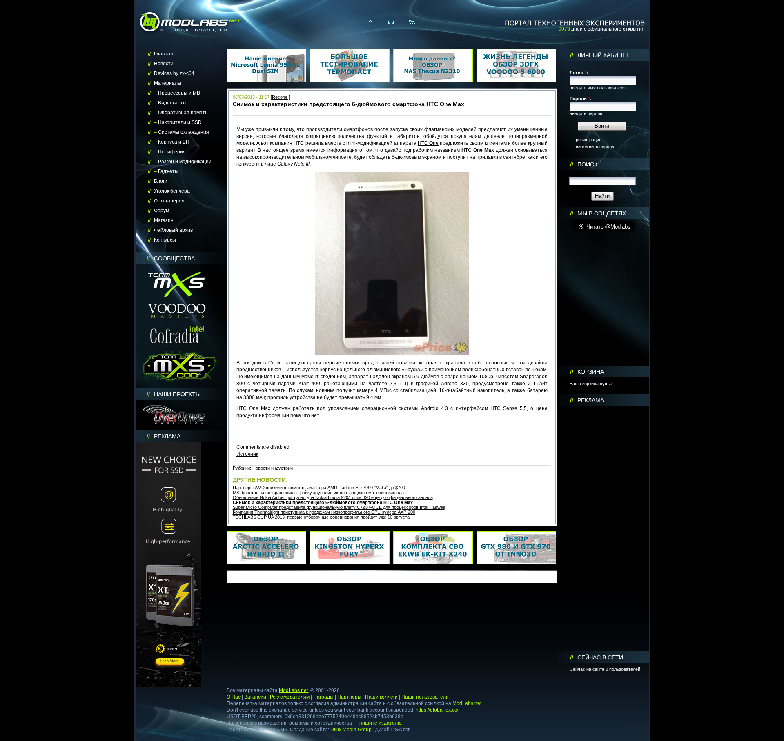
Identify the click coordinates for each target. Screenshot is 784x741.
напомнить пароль (595, 146)
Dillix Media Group (351, 729)
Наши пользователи (425, 697)
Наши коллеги (381, 697)
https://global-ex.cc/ (437, 710)
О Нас (234, 697)
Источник (247, 454)
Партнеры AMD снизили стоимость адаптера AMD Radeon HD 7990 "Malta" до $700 (319, 487)
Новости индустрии (272, 468)
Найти (602, 196)
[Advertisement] (604, 528)
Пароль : (580, 98)
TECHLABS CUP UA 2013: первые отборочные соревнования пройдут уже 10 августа (321, 517)
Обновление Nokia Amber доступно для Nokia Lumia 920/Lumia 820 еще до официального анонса (333, 497)
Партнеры (349, 697)
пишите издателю (380, 723)
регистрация (588, 139)
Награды (323, 697)
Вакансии (255, 697)
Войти (602, 126)
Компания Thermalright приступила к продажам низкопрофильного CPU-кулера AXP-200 (324, 512)
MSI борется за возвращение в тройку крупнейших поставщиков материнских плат (319, 492)
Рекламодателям (290, 697)
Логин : (579, 72)
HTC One (428, 143)
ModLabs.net (293, 690)
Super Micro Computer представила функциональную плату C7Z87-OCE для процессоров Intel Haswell (339, 507)
